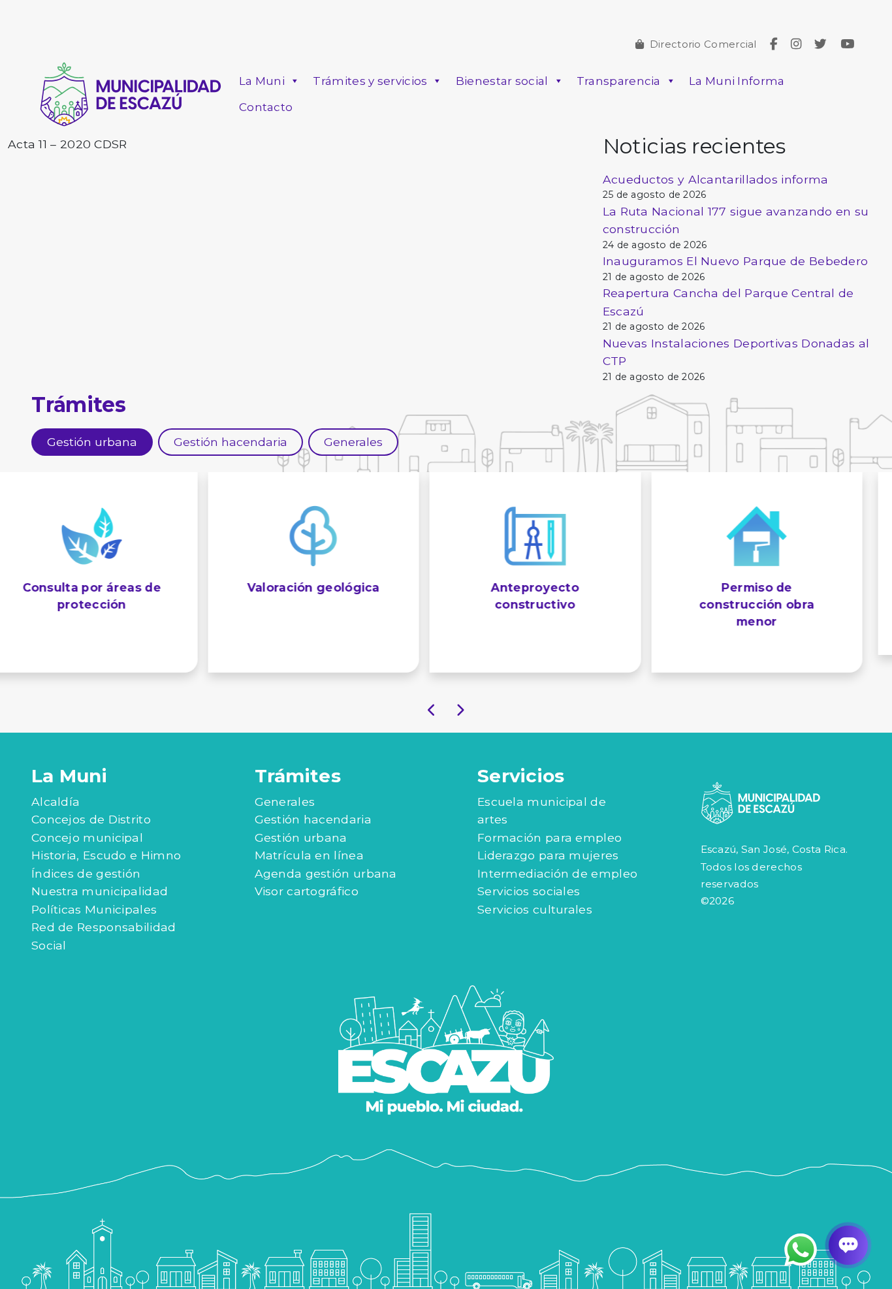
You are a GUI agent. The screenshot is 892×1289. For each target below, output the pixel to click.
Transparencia (619, 81)
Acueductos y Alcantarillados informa (716, 179)
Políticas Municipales (94, 892)
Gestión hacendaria (313, 802)
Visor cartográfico (306, 874)
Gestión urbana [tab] (92, 442)
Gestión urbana (301, 820)
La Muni (262, 81)
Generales (285, 784)
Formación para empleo (549, 820)
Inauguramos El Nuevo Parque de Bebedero (735, 261)
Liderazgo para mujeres (548, 838)
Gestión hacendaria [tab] (230, 442)
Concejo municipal (87, 820)
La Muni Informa (737, 81)
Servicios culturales (534, 892)
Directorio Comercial (703, 44)
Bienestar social (502, 81)
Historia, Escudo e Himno (106, 838)
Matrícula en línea (309, 838)
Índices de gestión (85, 856)
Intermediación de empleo (557, 856)
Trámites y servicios (370, 81)
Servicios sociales (528, 874)
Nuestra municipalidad (99, 874)
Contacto (266, 107)
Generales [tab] (353, 442)
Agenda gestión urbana (326, 856)
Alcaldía (55, 784)
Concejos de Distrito (91, 802)
